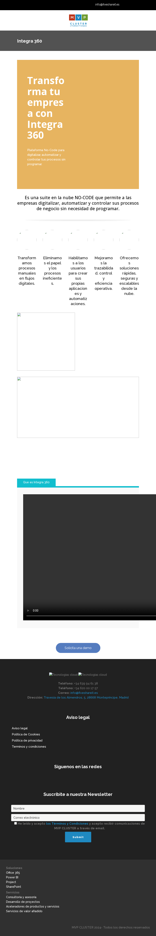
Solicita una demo (78, 648)
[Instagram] (141, 5)
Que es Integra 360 (36, 482)
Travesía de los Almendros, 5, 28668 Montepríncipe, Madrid (86, 697)
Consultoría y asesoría (21, 897)
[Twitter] (136, 5)
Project (11, 882)
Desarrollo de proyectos (23, 901)
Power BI (12, 877)
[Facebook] (146, 5)
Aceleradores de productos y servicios (32, 906)
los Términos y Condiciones (67, 823)
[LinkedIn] (131, 5)
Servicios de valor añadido (24, 911)
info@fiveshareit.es (107, 4)
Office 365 (13, 872)
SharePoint (13, 886)
